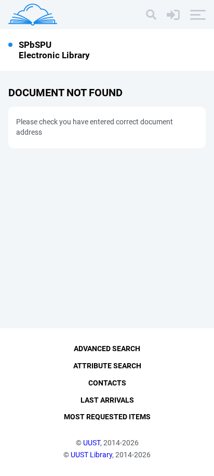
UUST (91, 443)
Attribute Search (107, 366)
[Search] (151, 14)
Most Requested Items (107, 417)
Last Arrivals (107, 400)
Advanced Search (107, 348)
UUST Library (91, 455)
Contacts (107, 383)
